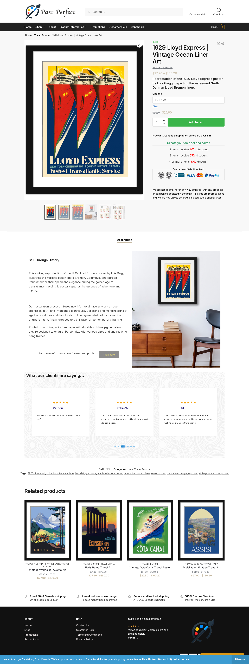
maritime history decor (110, 473)
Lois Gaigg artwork (85, 473)
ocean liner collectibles (137, 473)
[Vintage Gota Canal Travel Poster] (150, 530)
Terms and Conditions (89, 634)
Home (28, 35)
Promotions (31, 634)
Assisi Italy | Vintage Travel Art (201, 567)
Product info (31, 639)
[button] (139, 45)
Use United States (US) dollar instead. (166, 659)
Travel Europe (42, 35)
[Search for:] (134, 12)
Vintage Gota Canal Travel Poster (150, 567)
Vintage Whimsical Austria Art (47, 569)
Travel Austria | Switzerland (42, 564)
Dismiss (240, 659)
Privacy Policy (84, 639)
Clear (155, 106)
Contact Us (83, 625)
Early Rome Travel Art (98, 567)
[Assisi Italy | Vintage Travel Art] (201, 530)
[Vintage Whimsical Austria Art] (47, 530)
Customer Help (197, 14)
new (130, 469)
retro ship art (158, 473)
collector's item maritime (60, 473)
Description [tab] (124, 239)
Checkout (218, 14)
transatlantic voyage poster (182, 473)
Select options (47, 584)
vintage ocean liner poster (214, 473)
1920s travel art (36, 473)
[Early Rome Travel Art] (99, 530)
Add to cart (196, 122)
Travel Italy (108, 564)
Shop (27, 630)
